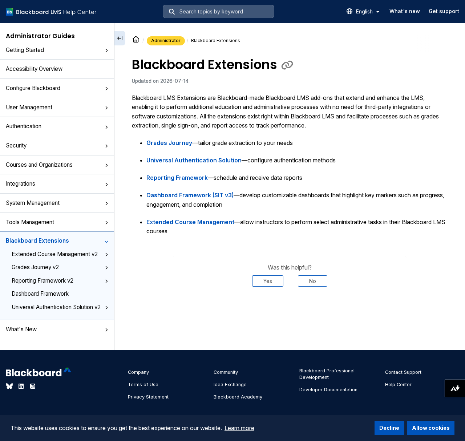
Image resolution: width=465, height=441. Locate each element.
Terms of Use (143, 384)
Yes (267, 281)
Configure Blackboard (33, 88)
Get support (444, 11)
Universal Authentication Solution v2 (56, 306)
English (365, 11)
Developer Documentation (328, 389)
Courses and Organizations (39, 164)
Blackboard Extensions (37, 240)
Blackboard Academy (238, 397)
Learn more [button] (239, 428)
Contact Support (403, 372)
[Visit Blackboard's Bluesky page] (10, 386)
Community (226, 372)
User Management (29, 107)
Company (138, 372)
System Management (33, 202)
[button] (106, 50)
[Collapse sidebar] (119, 38)
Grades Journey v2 (35, 267)
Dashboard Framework (40, 293)
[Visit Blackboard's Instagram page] (32, 386)
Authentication (23, 126)
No (312, 281)
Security (16, 145)
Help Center (398, 384)
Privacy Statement (148, 397)
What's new (404, 11)
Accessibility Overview (34, 68)
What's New (21, 329)
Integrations (20, 183)
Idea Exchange (230, 384)
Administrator (166, 40)
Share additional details (290, 308)
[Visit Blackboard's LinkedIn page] (21, 386)
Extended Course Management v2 (55, 254)
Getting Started (25, 49)
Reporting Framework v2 (42, 280)
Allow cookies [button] (431, 428)
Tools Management (30, 221)
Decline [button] (389, 428)
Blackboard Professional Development (327, 374)
